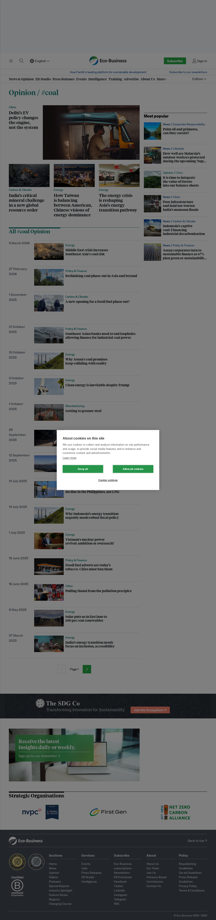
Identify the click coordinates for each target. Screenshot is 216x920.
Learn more (69, 458)
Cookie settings (108, 480)
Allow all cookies (133, 469)
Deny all (83, 469)
